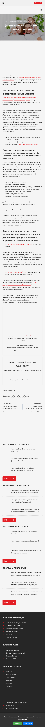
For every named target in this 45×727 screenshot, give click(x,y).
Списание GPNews (12, 659)
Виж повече (28, 723)
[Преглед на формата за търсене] (3, 3)
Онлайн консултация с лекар (16, 623)
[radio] (15, 376)
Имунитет (9, 671)
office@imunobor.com (13, 708)
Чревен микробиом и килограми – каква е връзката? (10, 407)
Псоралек (9, 686)
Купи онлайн (38, 2)
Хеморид (9, 680)
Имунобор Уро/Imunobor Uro (15, 272)
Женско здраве (11, 674)
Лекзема (9, 683)
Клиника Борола (11, 656)
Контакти (9, 634)
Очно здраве (10, 677)
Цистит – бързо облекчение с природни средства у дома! (34, 407)
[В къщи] (5, 21)
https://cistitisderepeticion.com (28, 144)
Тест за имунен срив (13, 625)
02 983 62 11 (10, 705)
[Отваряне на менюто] (41, 10)
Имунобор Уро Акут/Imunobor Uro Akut (18, 244)
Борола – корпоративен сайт (16, 653)
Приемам (17, 723)
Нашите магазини (12, 631)
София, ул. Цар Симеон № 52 (16, 702)
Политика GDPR (11, 637)
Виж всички (9, 479)
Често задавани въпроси (14, 628)
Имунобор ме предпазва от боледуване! (25, 541)
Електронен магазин (13, 650)
